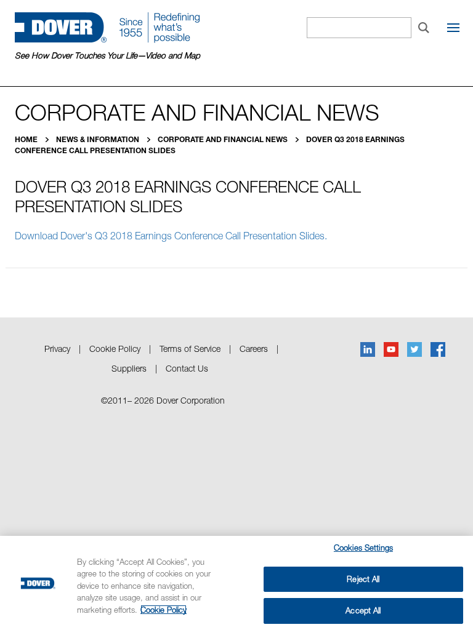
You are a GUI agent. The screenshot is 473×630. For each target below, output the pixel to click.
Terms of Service (190, 348)
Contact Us (187, 368)
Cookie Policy (114, 348)
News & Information (98, 139)
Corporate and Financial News (223, 139)
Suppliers (129, 368)
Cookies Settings (363, 547)
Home (27, 139)
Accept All (363, 610)
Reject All (363, 579)
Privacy (57, 348)
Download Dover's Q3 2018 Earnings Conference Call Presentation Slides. (172, 235)
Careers (254, 348)
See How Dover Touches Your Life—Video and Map (107, 55)
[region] (236, 583)
